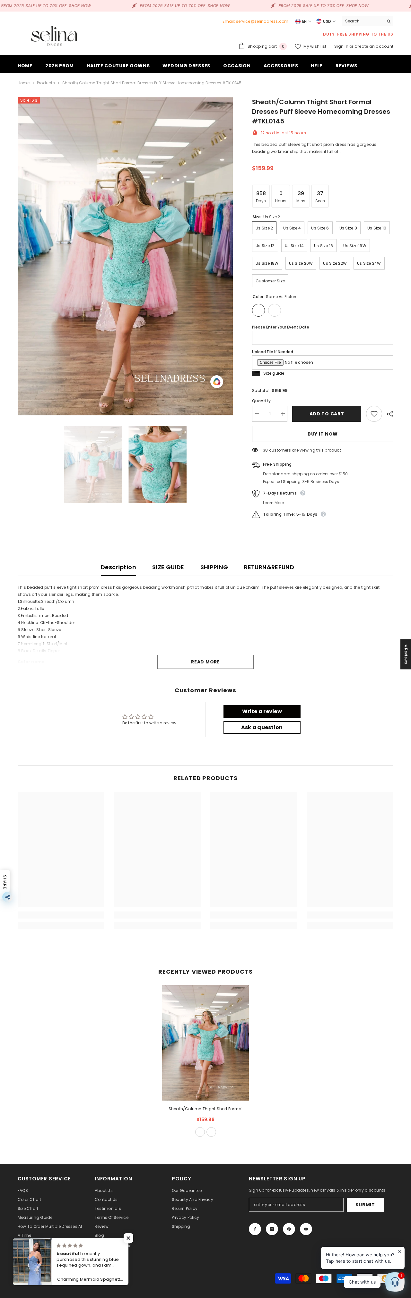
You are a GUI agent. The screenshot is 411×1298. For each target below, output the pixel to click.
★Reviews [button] (406, 654)
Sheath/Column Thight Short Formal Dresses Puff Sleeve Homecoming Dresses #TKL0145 (205, 1109)
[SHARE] (387, 414)
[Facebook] (255, 1229)
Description (118, 567)
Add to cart (327, 414)
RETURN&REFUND (269, 567)
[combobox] (362, 21)
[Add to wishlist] (374, 414)
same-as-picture (200, 1132)
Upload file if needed (272, 351)
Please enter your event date (280, 327)
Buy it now (323, 434)
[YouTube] (306, 1229)
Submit (365, 1205)
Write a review (262, 711)
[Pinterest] (289, 1229)
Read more (205, 662)
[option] (125, 256)
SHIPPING (214, 567)
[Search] (367, 21)
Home (24, 83)
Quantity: (262, 401)
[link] (61, 915)
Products (46, 83)
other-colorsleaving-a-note (211, 1132)
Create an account (373, 46)
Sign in (341, 46)
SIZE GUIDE (168, 567)
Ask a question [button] (262, 727)
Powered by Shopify (79, 1278)
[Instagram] (272, 1229)
